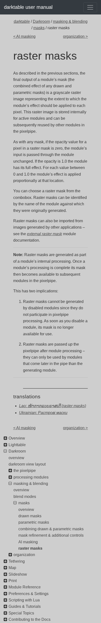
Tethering (17, 561)
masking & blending (70, 21)
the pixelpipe (24, 470)
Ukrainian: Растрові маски (43, 413)
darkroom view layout (27, 464)
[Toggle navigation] (90, 7)
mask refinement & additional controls (51, 535)
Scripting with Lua (24, 600)
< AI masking (24, 36)
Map (12, 568)
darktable (22, 21)
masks (39, 28)
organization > (75, 36)
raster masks (30, 548)
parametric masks (33, 522)
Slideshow (18, 574)
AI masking (28, 542)
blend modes (24, 496)
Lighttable (17, 445)
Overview (17, 438)
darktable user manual (28, 7)
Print (13, 581)
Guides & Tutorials (25, 606)
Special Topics (21, 613)
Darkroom (41, 21)
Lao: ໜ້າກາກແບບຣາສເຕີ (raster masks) (52, 406)
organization (24, 555)
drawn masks (29, 516)
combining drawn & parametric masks (51, 529)
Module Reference (25, 587)
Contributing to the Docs (29, 619)
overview (16, 458)
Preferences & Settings (29, 594)
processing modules (31, 477)
